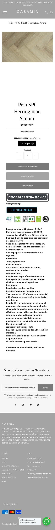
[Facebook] (16, 405)
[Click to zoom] (48, 36)
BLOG (4, 481)
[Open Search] (46, 13)
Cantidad (27, 150)
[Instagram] (23, 405)
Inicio (11, 22)
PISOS (17, 22)
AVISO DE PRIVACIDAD (36, 462)
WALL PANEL (7, 473)
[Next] (14, 36)
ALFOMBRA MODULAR (10, 466)
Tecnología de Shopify (10, 524)
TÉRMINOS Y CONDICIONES (37, 477)
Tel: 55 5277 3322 (34, 466)
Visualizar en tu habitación (27, 166)
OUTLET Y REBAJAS (9, 477)
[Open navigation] (7, 12)
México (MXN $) (9, 504)
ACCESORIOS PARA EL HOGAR (13, 470)
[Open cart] (51, 12)
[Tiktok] (38, 405)
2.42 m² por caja (27, 143)
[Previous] (7, 36)
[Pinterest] (30, 405)
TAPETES (5, 458)
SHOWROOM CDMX (34, 458)
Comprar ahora (27, 185)
